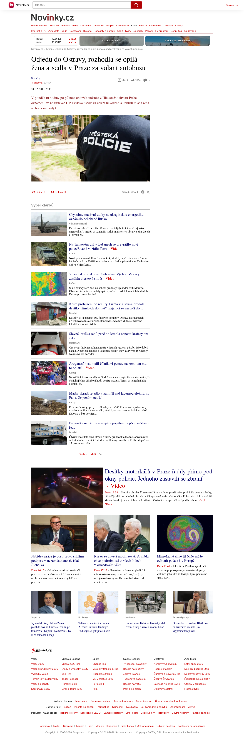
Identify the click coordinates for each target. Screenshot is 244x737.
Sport (120, 30)
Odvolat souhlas (165, 726)
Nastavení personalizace (191, 726)
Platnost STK (191, 688)
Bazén (67, 706)
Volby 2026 (37, 663)
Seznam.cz (232, 5)
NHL (95, 688)
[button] (90, 148)
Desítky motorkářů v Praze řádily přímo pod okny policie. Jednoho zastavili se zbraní (158, 474)
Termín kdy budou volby (44, 678)
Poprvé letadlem (163, 668)
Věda (64, 30)
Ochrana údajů (145, 726)
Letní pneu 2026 (193, 663)
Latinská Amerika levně (167, 683)
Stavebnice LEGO (90, 712)
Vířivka (191, 706)
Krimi (134, 25)
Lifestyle (168, 25)
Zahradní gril (177, 706)
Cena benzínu (144, 701)
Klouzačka (132, 706)
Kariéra (80, 726)
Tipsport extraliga (102, 673)
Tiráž (90, 726)
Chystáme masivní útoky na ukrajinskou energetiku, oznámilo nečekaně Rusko (106, 216)
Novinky (35, 78)
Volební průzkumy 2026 (44, 668)
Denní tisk (176, 30)
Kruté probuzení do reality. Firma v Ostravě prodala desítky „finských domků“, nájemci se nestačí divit (107, 306)
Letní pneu (132, 712)
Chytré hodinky (180, 712)
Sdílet (138, 80)
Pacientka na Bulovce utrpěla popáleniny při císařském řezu (109, 425)
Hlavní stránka (39, 25)
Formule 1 (98, 683)
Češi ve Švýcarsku (164, 678)
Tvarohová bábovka (134, 678)
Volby (75, 25)
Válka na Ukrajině (104, 25)
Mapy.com (81, 701)
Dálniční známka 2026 (197, 668)
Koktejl (179, 25)
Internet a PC (38, 30)
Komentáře (122, 25)
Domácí (65, 25)
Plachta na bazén (84, 706)
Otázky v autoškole (195, 683)
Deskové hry (148, 712)
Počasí (149, 30)
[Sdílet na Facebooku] (143, 192)
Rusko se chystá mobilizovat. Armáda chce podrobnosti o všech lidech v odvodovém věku (121, 560)
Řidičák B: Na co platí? (197, 678)
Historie (87, 30)
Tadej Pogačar (70, 678)
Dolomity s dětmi (163, 688)
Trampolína (102, 706)
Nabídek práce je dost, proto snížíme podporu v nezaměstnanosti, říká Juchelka (57, 560)
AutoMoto (53, 30)
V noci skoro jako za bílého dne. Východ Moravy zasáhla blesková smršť (104, 276)
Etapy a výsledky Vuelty (75, 668)
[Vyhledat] (136, 5)
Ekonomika (155, 25)
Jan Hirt (66, 673)
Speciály (138, 30)
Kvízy (128, 30)
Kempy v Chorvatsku (165, 663)
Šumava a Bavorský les (167, 673)
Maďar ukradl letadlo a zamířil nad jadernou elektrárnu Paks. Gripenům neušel (109, 395)
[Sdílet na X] (148, 192)
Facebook (44, 726)
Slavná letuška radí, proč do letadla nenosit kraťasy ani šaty (108, 335)
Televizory (163, 712)
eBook (125, 80)
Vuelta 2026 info (71, 663)
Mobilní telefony (69, 712)
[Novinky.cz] (52, 18)
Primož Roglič (69, 683)
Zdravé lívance (131, 673)
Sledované (190, 30)
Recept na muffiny (133, 668)
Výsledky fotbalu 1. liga (105, 668)
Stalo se (54, 25)
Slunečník (117, 706)
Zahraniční (86, 25)
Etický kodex (127, 726)
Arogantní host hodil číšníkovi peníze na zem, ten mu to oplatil (107, 365)
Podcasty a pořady (104, 30)
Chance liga (99, 663)
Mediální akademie (106, 726)
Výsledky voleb (39, 673)
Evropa (72, 402)
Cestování (75, 30)
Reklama (68, 726)
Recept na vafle (132, 683)
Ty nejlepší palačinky (134, 663)
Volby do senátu (40, 683)
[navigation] (4, 5)
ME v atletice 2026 (103, 678)
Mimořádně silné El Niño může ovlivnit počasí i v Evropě (180, 558)
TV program (161, 30)
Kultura (143, 25)
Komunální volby (40, 688)
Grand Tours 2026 (72, 688)
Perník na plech (132, 688)
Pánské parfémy (200, 712)
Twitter (56, 726)
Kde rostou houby (123, 701)
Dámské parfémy (113, 712)
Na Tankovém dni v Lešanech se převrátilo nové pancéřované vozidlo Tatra (103, 246)
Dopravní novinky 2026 (197, 673)
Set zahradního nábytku (154, 706)
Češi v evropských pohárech (171, 701)
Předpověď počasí (100, 701)
